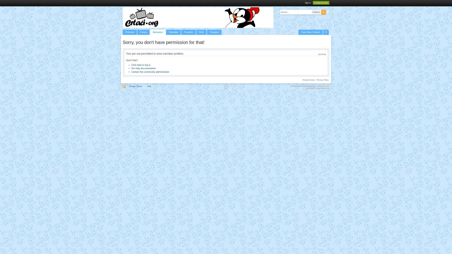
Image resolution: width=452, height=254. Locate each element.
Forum (143, 32)
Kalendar (173, 32)
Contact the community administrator (150, 72)
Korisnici (158, 32)
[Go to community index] (198, 17)
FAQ (201, 32)
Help (149, 86)
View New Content (310, 32)
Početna (130, 32)
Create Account (321, 3)
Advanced (327, 12)
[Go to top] (226, 87)
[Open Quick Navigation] (326, 32)
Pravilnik (188, 32)
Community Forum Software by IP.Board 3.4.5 (309, 86)
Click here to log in (140, 65)
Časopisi (214, 32)
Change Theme (135, 86)
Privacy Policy (323, 80)
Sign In (308, 3)
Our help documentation (143, 68)
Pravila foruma (308, 80)
